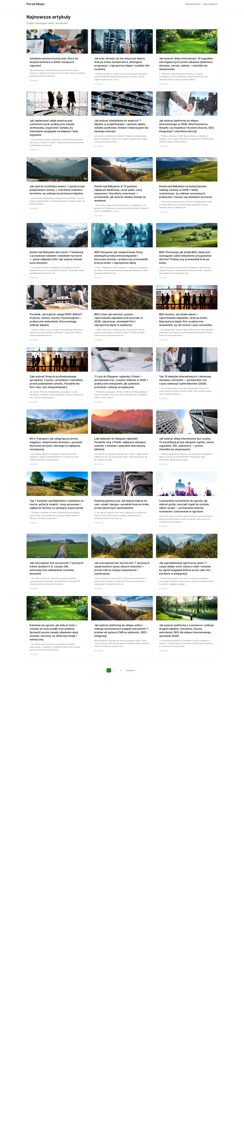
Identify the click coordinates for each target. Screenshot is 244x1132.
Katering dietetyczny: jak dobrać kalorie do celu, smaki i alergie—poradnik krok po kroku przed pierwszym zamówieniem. (121, 504)
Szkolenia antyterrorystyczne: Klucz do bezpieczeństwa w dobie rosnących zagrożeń (54, 62)
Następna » (131, 670)
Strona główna (210, 4)
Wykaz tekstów (192, 4)
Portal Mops (35, 4)
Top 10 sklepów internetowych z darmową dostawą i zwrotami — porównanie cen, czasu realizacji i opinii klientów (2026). (185, 380)
